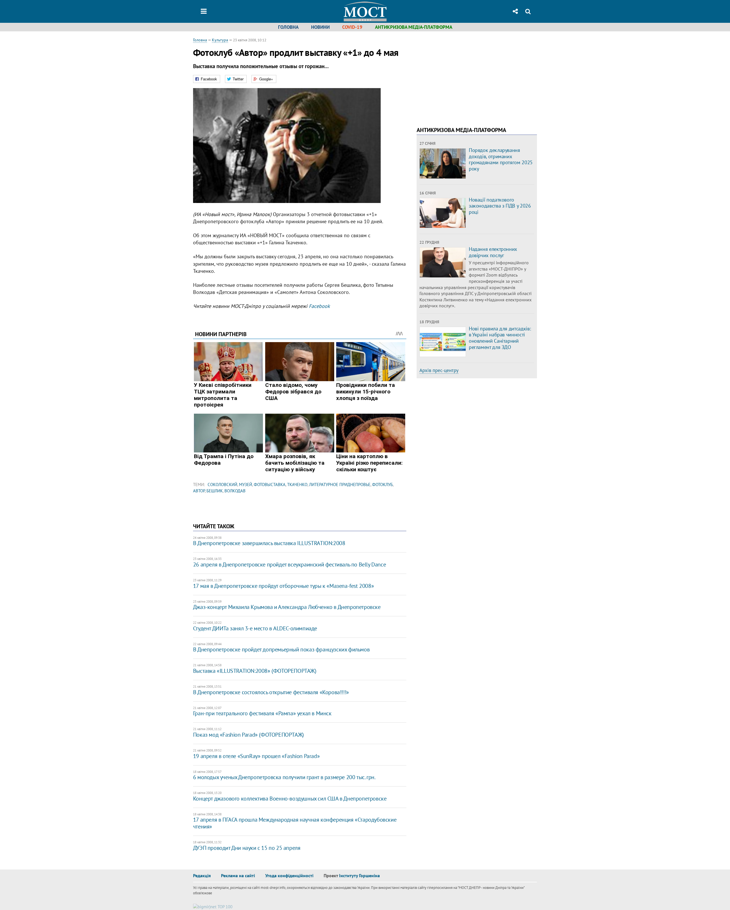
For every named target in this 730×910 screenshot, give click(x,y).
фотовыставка (269, 484)
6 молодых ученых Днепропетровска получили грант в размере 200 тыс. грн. (284, 777)
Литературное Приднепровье (339, 484)
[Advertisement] (464, 77)
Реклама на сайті (238, 875)
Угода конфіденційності (289, 875)
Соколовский (222, 484)
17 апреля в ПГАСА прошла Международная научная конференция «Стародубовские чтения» (294, 823)
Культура (220, 39)
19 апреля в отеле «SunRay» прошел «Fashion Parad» (256, 756)
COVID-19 (352, 27)
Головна (288, 27)
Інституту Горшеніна (359, 875)
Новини (320, 27)
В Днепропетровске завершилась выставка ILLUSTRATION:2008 (269, 543)
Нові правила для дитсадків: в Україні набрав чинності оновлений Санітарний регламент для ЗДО (500, 337)
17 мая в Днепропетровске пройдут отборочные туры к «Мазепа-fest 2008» (283, 586)
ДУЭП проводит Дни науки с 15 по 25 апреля (247, 848)
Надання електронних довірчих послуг (493, 252)
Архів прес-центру (439, 370)
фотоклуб (382, 484)
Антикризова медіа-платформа (413, 27)
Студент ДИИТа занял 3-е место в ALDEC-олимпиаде (255, 628)
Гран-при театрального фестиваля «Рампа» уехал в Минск (262, 713)
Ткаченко (297, 484)
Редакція (202, 875)
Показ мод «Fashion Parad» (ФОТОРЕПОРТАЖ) (248, 734)
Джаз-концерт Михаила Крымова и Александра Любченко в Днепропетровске (287, 607)
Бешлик (214, 490)
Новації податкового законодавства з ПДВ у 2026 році (500, 205)
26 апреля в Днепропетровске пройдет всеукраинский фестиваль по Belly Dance (289, 564)
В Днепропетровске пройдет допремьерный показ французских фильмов (281, 649)
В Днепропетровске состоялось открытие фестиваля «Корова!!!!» (271, 692)
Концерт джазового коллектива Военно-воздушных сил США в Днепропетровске (290, 798)
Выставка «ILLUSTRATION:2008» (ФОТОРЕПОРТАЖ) (255, 671)
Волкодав (235, 490)
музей (245, 484)
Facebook (319, 306)
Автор (199, 490)
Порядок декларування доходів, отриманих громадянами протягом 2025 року (501, 159)
